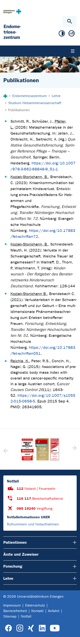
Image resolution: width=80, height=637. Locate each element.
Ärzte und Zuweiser (20, 554)
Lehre (8, 578)
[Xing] (31, 628)
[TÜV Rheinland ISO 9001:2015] (40, 449)
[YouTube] (55, 628)
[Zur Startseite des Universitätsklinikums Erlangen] (12, 11)
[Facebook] (8, 628)
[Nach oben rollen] (73, 629)
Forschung (12, 566)
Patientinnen (15, 542)
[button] (74, 449)
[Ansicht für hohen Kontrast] (62, 34)
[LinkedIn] (42, 628)
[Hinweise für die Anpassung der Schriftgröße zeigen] (71, 34)
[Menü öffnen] (72, 51)
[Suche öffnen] (69, 21)
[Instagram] (19, 628)
